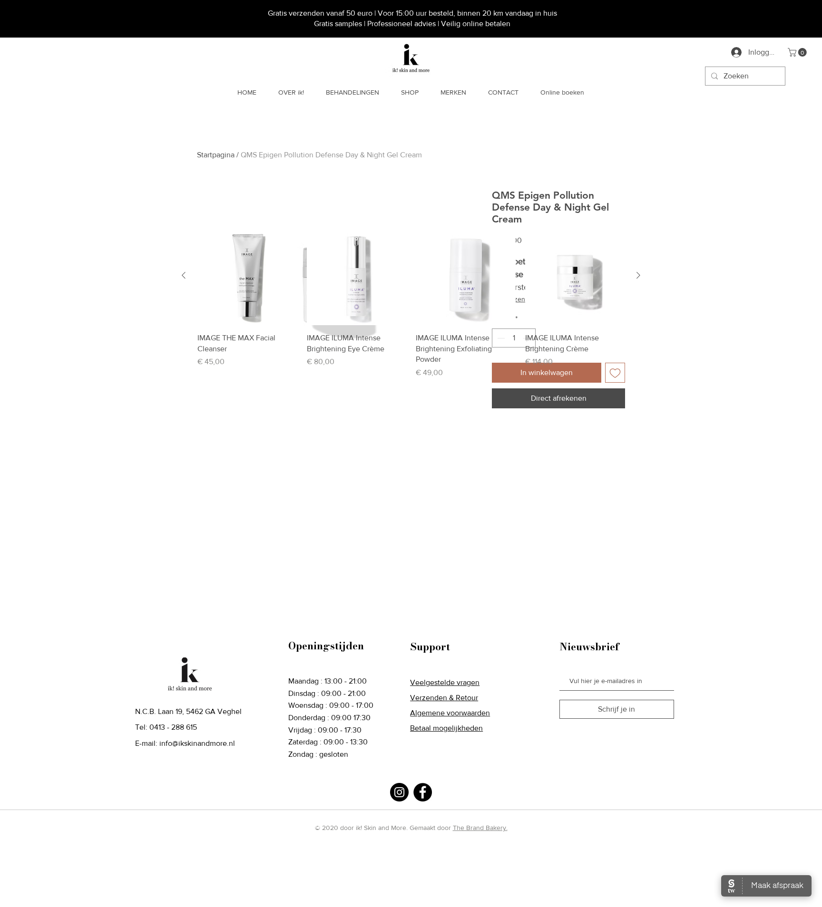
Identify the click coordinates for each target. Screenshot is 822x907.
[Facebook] (422, 792)
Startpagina (216, 155)
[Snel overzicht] (247, 276)
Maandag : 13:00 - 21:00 (327, 681)
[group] (411, 302)
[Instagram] (399, 792)
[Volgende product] (638, 275)
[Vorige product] (183, 275)
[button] (798, 52)
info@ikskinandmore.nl (197, 743)
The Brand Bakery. (480, 827)
